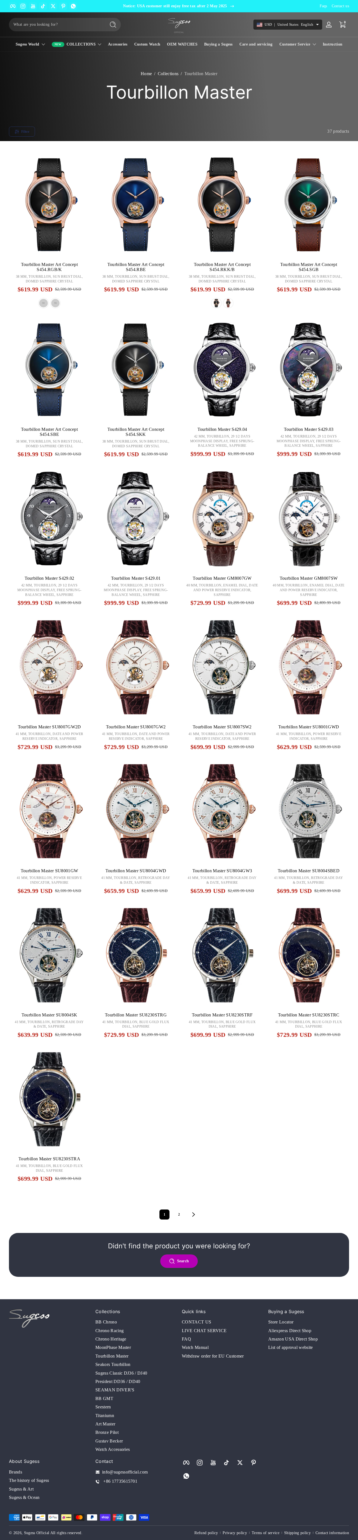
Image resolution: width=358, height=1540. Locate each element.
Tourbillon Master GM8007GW (222, 578)
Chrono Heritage (110, 1339)
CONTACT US (196, 1322)
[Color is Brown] (55, 303)
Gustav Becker (109, 1441)
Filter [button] (25, 132)
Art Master (105, 1424)
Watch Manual (195, 1347)
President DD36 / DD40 (117, 1381)
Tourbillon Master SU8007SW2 (222, 726)
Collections (168, 73)
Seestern (103, 1406)
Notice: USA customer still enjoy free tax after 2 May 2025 (175, 6)
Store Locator (280, 1322)
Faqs (323, 6)
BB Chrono (106, 1322)
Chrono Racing (109, 1330)
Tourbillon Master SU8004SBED (309, 870)
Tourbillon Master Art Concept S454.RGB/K (49, 267)
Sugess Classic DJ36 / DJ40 (121, 1373)
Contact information (332, 1533)
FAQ (186, 1339)
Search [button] (183, 1261)
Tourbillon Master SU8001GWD (308, 726)
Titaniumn (104, 1415)
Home (146, 73)
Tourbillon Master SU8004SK (49, 1015)
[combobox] (56, 24)
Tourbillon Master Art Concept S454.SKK (135, 432)
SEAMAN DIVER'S (114, 1389)
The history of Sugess (29, 1480)
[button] (18, 246)
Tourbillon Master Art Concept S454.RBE (135, 267)
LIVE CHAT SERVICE (204, 1330)
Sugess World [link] (27, 44)
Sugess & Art (21, 1489)
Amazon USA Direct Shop (293, 1339)
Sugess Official (37, 1533)
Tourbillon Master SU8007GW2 (136, 726)
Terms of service (265, 1533)
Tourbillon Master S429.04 (222, 429)
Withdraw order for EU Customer (213, 1356)
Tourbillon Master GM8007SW (309, 578)
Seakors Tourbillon (113, 1364)
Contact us (340, 6)
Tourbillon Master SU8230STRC (309, 1015)
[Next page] (194, 1214)
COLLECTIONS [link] (81, 44)
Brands (15, 1472)
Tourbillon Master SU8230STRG (136, 1015)
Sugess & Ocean (24, 1497)
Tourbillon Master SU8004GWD (135, 870)
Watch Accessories (112, 1449)
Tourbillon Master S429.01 (136, 578)
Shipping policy (297, 1533)
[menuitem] (135, 1322)
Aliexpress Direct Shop (289, 1330)
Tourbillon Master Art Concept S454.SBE (49, 432)
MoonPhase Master (113, 1347)
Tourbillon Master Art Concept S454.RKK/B (222, 267)
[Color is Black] (43, 303)
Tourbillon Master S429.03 (309, 429)
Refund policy (206, 1533)
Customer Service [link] (294, 44)
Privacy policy (235, 1533)
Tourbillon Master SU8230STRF (222, 1015)
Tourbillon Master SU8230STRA (49, 1158)
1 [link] (164, 1214)
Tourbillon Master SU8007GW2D (49, 726)
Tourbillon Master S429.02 (49, 578)
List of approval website (290, 1347)
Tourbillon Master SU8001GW (49, 870)
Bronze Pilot (107, 1432)
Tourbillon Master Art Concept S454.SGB (308, 267)
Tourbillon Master (200, 73)
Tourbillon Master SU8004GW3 (222, 870)
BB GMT (104, 1398)
